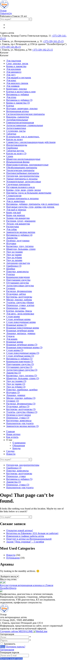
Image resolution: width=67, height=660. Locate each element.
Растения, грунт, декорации (21, 221)
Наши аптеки (13, 434)
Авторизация (7, 649)
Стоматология (13, 195)
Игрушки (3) (13, 392)
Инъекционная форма (17, 162)
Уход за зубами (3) (15, 386)
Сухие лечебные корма (18, 319)
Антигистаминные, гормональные (24, 125)
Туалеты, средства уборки (20, 302)
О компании (19, 442)
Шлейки (10, 268)
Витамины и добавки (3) (19, 100)
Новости (10, 454)
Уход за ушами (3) (15, 384)
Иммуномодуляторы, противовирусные (27, 164)
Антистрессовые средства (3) (21, 370)
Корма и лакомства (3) (18, 103)
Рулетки (10, 274)
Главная (10, 431)
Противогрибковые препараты (22, 173)
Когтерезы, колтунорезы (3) (21, 409)
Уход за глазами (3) (16, 381)
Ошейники (12, 147)
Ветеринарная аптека (17, 111)
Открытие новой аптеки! (19, 530)
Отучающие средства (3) (19, 367)
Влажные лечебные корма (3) (21, 344)
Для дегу (11, 74)
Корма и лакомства (16, 66)
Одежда (10, 336)
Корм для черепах (15, 215)
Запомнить (9, 644)
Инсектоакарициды (16, 145)
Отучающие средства (17, 282)
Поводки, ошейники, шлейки (22, 389)
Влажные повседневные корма (22, 327)
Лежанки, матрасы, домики (20, 333)
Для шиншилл (13, 72)
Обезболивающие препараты (21, 167)
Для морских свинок (17, 83)
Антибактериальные (17, 119)
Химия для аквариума (18, 218)
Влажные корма (14, 341)
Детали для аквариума (18, 223)
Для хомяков (12, 86)
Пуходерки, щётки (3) (17, 406)
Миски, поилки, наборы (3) (20, 398)
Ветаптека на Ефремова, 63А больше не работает (32, 533)
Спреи (9, 156)
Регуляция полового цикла (20, 187)
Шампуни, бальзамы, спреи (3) (22, 378)
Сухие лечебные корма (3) (20, 356)
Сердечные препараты (18, 184)
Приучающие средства (18, 280)
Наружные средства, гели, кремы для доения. (30, 207)
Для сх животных (15, 201)
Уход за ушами (14, 254)
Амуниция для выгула (18, 263)
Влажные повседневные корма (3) (24, 347)
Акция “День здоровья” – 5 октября (25, 541)
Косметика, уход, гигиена (20, 246)
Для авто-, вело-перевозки (20, 313)
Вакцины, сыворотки (17, 117)
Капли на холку (14, 139)
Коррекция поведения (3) (19, 361)
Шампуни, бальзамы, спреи (21, 249)
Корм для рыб (13, 212)
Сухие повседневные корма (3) (22, 353)
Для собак (11, 229)
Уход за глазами (14, 252)
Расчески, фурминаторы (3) (20, 403)
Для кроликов (13, 69)
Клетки (10, 105)
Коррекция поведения (18, 277)
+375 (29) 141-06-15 (10, 47)
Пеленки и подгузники (18, 415)
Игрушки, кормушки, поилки (22, 108)
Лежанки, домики (15, 395)
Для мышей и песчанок (18, 77)
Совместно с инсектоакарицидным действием (30, 142)
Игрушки (11, 243)
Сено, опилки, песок (17, 63)
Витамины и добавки (17, 94)
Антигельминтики (16, 128)
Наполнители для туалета (20, 423)
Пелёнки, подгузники (17, 240)
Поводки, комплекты (17, 271)
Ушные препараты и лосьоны (22, 178)
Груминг (10, 288)
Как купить (12, 437)
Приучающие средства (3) (20, 364)
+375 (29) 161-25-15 (53, 41)
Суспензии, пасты (16, 131)
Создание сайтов (17, 631)
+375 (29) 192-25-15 (42, 49)
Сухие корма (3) (14, 350)
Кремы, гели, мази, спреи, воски (23, 190)
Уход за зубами (14, 257)
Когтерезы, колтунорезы (19, 296)
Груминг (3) (12, 400)
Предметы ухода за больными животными (28, 192)
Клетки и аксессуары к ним (21, 91)
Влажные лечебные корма (20, 330)
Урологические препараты (20, 170)
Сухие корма (13, 316)
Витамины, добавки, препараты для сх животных (32, 204)
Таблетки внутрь (15, 150)
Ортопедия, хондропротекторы (22, 176)
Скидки (10, 451)
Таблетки (11, 133)
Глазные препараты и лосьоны (22, 198)
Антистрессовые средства (20, 285)
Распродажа (12, 226)
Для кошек (11, 339)
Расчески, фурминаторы (19, 291)
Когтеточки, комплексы (18, 420)
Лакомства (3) (13, 372)
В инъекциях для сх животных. (23, 136)
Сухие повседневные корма (21, 322)
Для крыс (11, 80)
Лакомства (11, 237)
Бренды (16, 448)
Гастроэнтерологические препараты (25, 114)
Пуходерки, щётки (16, 294)
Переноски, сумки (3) (17, 417)
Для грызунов (13, 60)
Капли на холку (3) (16, 153)
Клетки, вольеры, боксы (19, 311)
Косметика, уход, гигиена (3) (21, 375)
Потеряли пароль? (15, 646)
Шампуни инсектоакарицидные (23, 159)
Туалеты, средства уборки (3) (21, 412)
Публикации (13, 557)
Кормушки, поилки (16, 88)
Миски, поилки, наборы (19, 299)
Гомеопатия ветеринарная (20, 122)
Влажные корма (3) (16, 325)
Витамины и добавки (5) (19, 358)
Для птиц (11, 97)
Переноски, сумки (16, 308)
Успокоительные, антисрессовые (23, 181)
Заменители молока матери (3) (22, 426)
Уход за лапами (14, 260)
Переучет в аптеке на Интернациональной (29, 539)
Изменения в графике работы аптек (25, 536)
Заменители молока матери (20, 232)
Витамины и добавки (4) (19, 235)
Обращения (18, 445)
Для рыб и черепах (16, 209)
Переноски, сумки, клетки (20, 305)
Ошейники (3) (13, 266)
